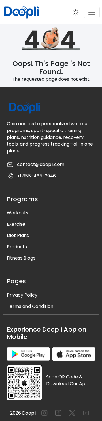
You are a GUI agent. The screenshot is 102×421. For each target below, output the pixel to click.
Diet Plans (18, 235)
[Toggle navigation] (92, 12)
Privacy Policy (22, 295)
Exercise (16, 224)
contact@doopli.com (40, 164)
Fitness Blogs (21, 258)
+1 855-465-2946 (36, 176)
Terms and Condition (30, 306)
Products (17, 247)
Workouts (17, 213)
